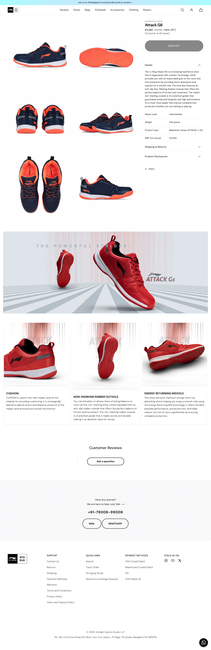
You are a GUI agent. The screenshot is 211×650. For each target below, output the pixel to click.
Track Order (92, 567)
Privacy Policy (54, 596)
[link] (64, 10)
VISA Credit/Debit (135, 561)
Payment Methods (57, 579)
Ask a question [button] (106, 461)
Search (90, 561)
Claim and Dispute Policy (60, 602)
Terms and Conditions (59, 590)
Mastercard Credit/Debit (139, 567)
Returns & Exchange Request (102, 579)
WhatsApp (115, 523)
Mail (92, 523)
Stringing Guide (94, 573)
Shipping (52, 573)
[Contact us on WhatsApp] (203, 642)
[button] (182, 10)
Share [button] (151, 168)
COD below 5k (133, 579)
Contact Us (53, 561)
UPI (127, 573)
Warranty (52, 584)
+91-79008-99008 (105, 512)
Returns (51, 567)
